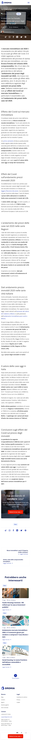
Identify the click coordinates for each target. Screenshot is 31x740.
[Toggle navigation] (28, 2)
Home (2, 8)
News (5, 8)
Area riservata (4, 707)
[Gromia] (15, 688)
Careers (3, 699)
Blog (2, 697)
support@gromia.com (6, 717)
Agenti (2, 702)
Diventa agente (5, 705)
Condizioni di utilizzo (22, 697)
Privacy (18, 699)
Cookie (18, 702)
